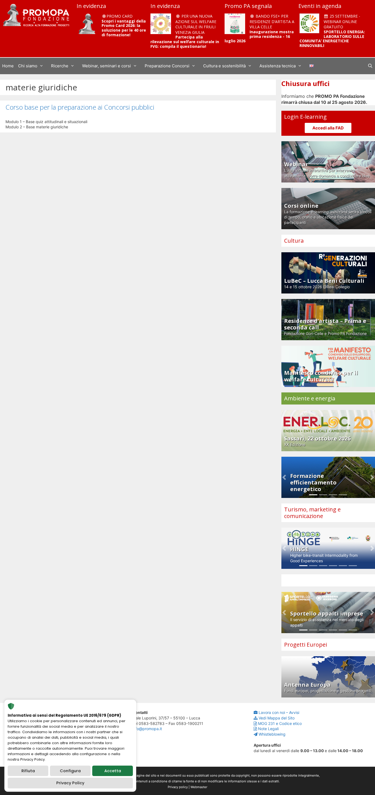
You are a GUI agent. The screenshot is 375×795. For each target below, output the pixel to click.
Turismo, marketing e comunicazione (312, 513)
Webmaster (199, 787)
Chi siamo (27, 65)
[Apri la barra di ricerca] (370, 66)
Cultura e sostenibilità (224, 65)
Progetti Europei (305, 644)
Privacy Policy (70, 783)
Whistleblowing (272, 734)
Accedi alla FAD (328, 128)
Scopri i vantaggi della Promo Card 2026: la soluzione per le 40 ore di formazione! (124, 27)
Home (8, 65)
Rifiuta (28, 771)
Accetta (112, 771)
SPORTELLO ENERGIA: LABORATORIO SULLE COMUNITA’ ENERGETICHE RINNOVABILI (332, 38)
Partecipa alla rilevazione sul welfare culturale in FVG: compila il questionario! (184, 41)
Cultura (294, 240)
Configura (70, 771)
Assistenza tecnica (277, 65)
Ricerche (59, 65)
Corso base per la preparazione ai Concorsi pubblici (79, 107)
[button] (284, 477)
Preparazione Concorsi (167, 65)
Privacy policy (178, 787)
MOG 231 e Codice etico (280, 723)
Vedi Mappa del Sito (277, 718)
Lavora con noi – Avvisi (279, 712)
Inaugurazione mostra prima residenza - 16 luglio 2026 (259, 36)
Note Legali (268, 728)
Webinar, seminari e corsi (106, 65)
